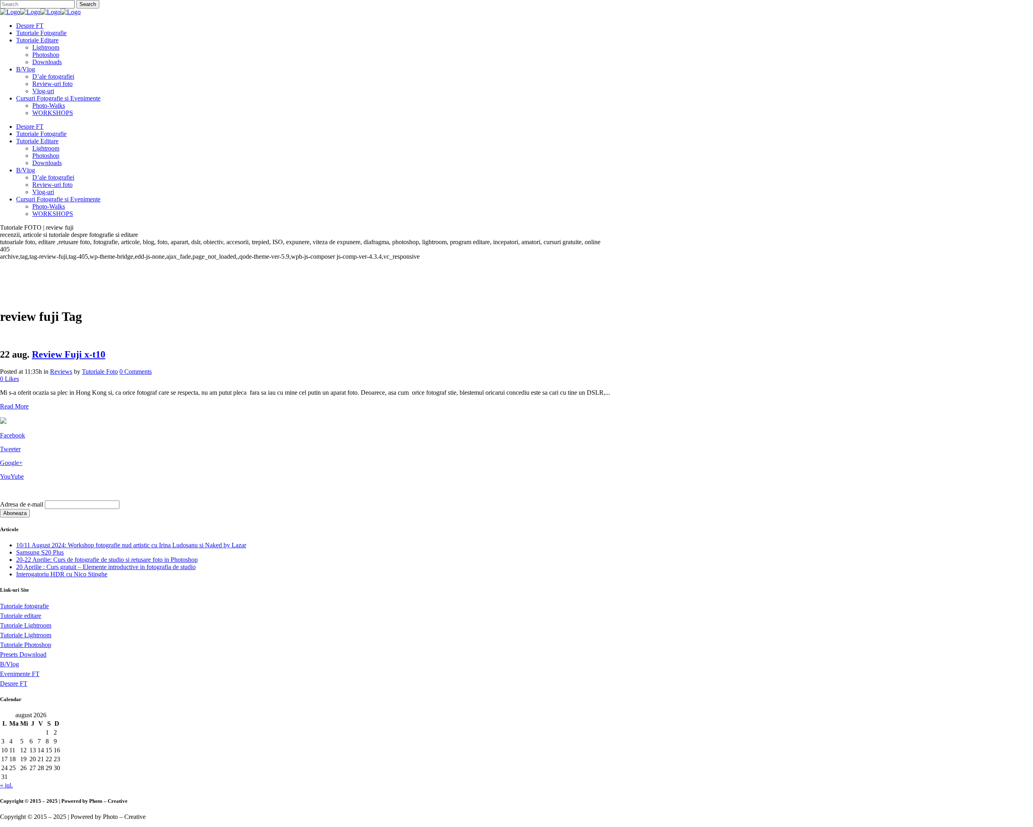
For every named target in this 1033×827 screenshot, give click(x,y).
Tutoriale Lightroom (25, 625)
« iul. (6, 785)
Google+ (11, 462)
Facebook (12, 435)
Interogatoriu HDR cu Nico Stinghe (61, 574)
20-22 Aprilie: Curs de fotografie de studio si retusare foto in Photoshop (107, 559)
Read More (14, 406)
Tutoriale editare (20, 615)
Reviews (61, 371)
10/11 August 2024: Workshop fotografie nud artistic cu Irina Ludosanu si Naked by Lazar (131, 545)
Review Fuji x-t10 (68, 354)
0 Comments (135, 371)
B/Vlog (9, 664)
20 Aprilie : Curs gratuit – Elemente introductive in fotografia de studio (106, 566)
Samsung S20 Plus (40, 552)
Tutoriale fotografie (24, 606)
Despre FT (13, 683)
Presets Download (23, 654)
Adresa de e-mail (21, 504)
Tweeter (10, 449)
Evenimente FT (20, 673)
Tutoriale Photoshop (25, 644)
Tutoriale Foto (100, 371)
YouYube (12, 476)
